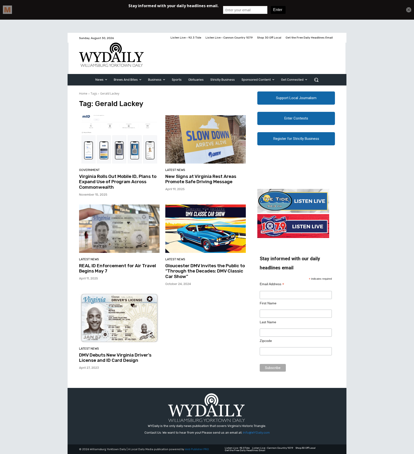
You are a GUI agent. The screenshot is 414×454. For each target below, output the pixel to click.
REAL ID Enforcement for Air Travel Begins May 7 (117, 268)
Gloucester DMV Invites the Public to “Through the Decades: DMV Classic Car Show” (205, 271)
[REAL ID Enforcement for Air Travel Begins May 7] (119, 228)
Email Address (272, 284)
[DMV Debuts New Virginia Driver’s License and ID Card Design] (119, 318)
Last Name (268, 322)
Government (89, 169)
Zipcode (266, 341)
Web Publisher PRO (197, 449)
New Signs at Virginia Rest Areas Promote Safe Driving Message (200, 179)
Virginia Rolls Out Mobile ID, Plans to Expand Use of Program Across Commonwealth (117, 182)
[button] (316, 79)
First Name (268, 303)
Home (83, 93)
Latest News (175, 169)
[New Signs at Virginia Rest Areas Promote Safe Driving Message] (205, 139)
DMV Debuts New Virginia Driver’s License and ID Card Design (115, 357)
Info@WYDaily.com (256, 432)
